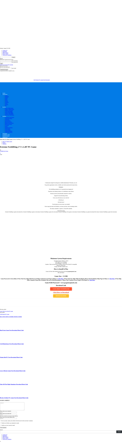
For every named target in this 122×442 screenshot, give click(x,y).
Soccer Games (7, 130)
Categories (5, 94)
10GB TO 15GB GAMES (9, 113)
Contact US (5, 50)
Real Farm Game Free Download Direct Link (12, 330)
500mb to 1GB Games (9, 110)
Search (1, 429)
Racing (6, 100)
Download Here (61, 296)
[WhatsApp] (16, 303)
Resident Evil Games (9, 127)
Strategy (6, 104)
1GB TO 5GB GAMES (9, 111)
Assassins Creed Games (9, 117)
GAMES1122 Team (4, 151)
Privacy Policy (5, 53)
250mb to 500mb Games (9, 109)
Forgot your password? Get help (6, 64)
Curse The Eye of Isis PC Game (6, 311)
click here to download (61, 289)
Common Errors (6, 136)
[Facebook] (2, 303)
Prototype (7, 125)
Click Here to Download (61, 292)
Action (6, 95)
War (5, 105)
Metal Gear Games (8, 124)
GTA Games (7, 119)
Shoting (6, 101)
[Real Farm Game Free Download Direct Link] (7, 327)
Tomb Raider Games (8, 132)
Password (5, 133)
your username (15, 60)
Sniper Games (7, 128)
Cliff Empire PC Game (4, 314)
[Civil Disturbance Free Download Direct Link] (7, 341)
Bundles (4, 116)
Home (4, 93)
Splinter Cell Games (8, 131)
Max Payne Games (8, 122)
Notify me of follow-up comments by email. (10, 423)
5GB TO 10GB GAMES (9, 112)
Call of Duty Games (8, 118)
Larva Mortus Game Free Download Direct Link (12, 370)
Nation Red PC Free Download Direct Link (11, 357)
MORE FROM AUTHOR (16, 316)
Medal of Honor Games (9, 123)
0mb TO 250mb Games (9, 108)
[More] (20, 303)
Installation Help (6, 134)
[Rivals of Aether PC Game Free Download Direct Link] (7, 395)
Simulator (7, 102)
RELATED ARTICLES (5, 316)
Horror (6, 99)
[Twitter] (7, 303)
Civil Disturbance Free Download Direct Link (12, 344)
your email (14, 68)
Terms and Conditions (7, 55)
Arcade (6, 97)
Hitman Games (8, 120)
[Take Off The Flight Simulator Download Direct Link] (7, 381)
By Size (4, 107)
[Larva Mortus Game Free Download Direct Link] (7, 368)
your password (15, 62)
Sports (6, 103)
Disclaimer (5, 51)
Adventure (7, 96)
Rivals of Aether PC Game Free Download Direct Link (14, 397)
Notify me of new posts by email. (8, 425)
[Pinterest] (11, 303)
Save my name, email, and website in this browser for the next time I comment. (17, 420)
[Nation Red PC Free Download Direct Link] (7, 354)
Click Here (60, 278)
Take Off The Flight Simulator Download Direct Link (14, 384)
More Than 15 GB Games (9, 115)
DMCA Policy (5, 52)
